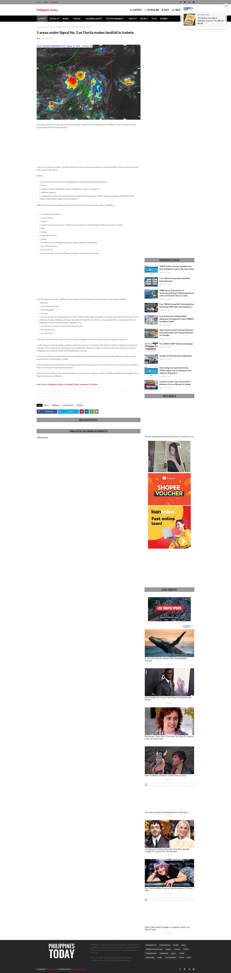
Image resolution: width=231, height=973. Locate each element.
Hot (166, 9)
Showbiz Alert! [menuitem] (94, 18)
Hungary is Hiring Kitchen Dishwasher (175, 356)
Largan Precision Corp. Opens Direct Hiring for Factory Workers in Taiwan (175, 383)
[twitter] (184, 2)
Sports (173, 953)
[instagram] (189, 2)
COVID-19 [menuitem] (54, 18)
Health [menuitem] (133, 18)
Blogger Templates (78, 969)
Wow (178, 9)
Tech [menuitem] (154, 18)
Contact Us (55, 2)
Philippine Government (154, 949)
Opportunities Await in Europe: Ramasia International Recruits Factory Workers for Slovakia (176, 332)
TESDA (181, 953)
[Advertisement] (88, 148)
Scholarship (164, 953)
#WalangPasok (151, 945)
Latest (137, 9)
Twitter (76, 384)
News (45, 27)
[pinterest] (193, 2)
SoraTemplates (52, 969)
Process (177, 949)
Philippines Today (47, 9)
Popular (153, 9)
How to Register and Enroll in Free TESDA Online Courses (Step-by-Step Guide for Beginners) (175, 370)
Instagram (84, 384)
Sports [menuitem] (144, 18)
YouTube (93, 384)
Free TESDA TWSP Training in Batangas (176, 344)
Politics (168, 949)
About (46, 2)
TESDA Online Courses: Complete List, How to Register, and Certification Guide (176, 267)
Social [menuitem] (77, 18)
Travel (181, 957)
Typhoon (79, 405)
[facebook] (181, 2)
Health (176, 945)
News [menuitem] (65, 18)
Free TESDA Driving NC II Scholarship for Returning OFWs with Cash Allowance (176, 305)
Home (39, 2)
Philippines (56, 405)
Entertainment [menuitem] (115, 18)
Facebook (69, 384)
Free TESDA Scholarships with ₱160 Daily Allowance (174, 279)
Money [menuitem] (164, 18)
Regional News (151, 953)
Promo (186, 949)
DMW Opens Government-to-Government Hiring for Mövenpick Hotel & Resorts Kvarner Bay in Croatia (176, 293)
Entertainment (165, 945)
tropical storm (68, 405)
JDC (38, 38)
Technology (150, 957)
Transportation (170, 957)
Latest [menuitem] (42, 18)
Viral (188, 957)
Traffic (159, 957)
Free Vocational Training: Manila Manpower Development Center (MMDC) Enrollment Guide (176, 319)
